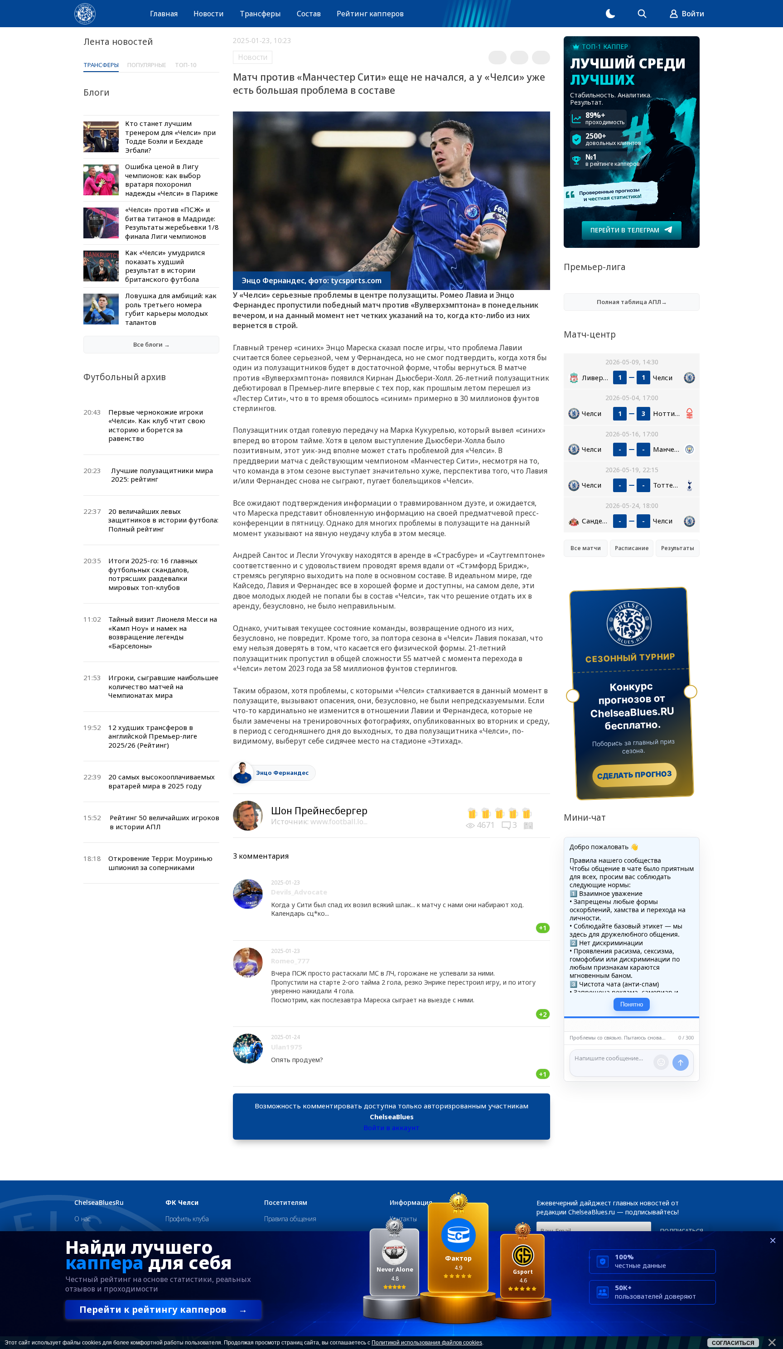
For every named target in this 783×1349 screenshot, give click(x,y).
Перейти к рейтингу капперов (163, 1309)
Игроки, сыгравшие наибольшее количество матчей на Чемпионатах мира (163, 686)
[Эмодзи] (661, 1062)
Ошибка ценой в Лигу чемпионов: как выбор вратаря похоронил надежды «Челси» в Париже (171, 180)
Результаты (677, 548)
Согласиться (733, 1343)
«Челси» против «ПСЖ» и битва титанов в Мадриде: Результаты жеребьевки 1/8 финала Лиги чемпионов (172, 223)
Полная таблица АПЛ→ (632, 302)
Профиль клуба (187, 1218)
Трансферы (260, 14)
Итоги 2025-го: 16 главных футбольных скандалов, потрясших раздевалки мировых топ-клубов (153, 574)
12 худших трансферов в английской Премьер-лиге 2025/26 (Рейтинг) (152, 736)
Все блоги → (151, 344)
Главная (164, 14)
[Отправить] (680, 1062)
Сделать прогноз (634, 775)
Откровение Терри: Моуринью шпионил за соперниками (160, 863)
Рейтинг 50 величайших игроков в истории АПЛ (164, 822)
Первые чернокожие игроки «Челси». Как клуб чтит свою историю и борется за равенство (156, 425)
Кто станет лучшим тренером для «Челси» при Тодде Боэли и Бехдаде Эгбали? (170, 137)
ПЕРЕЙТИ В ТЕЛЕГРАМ (624, 230)
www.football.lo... (338, 822)
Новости (208, 14)
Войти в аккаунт (391, 1127)
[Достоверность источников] (529, 824)
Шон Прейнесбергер (319, 810)
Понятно (631, 1004)
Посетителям (285, 1203)
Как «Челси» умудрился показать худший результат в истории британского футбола (165, 266)
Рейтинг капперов (370, 14)
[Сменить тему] (610, 13)
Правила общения (290, 1218)
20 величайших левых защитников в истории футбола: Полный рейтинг (163, 520)
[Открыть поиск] (642, 13)
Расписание (632, 548)
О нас (82, 1218)
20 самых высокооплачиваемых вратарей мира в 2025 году (161, 781)
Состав (309, 14)
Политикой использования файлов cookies (427, 1342)
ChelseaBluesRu (99, 1203)
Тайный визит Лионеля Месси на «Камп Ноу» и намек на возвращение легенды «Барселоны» (162, 632)
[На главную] (85, 13)
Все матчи (585, 548)
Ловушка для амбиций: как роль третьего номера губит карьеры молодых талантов (171, 309)
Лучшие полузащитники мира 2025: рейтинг (162, 475)
